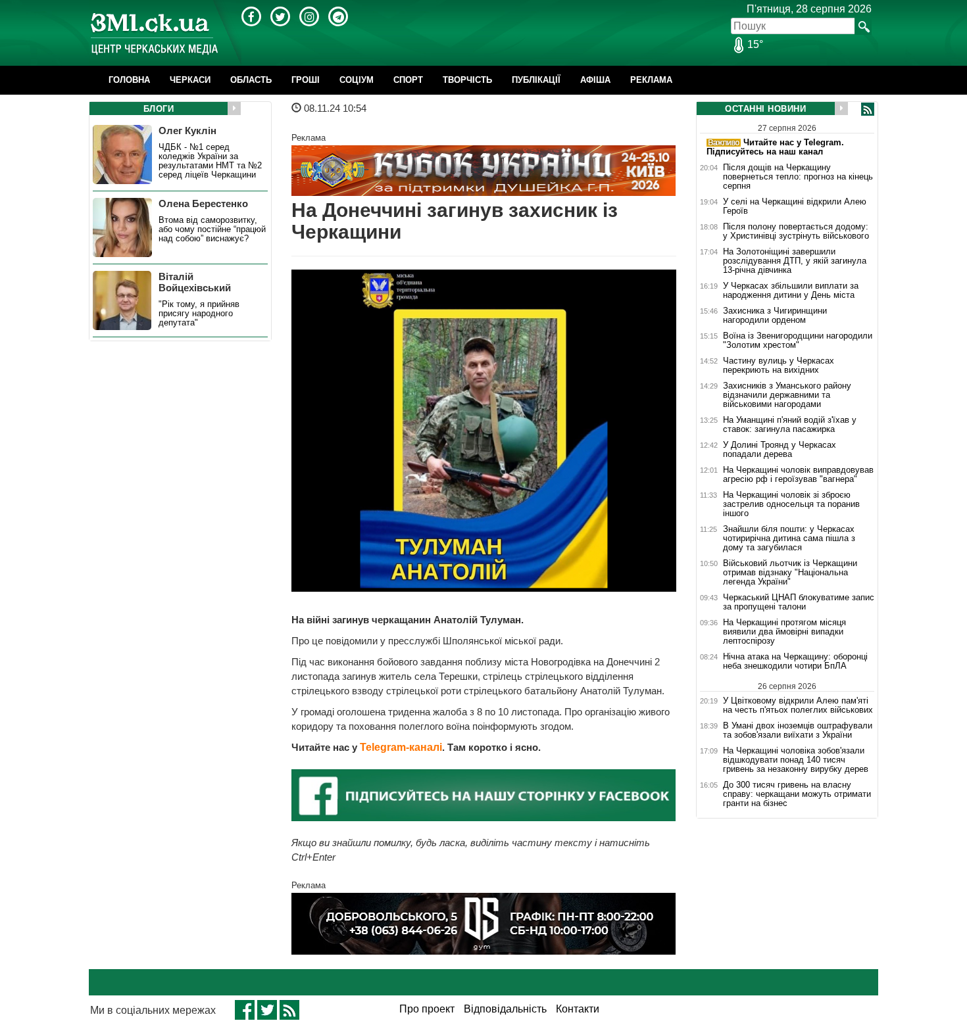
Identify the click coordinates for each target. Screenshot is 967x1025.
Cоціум (356, 80)
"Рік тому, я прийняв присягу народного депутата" (199, 313)
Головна (129, 80)
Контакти (577, 1008)
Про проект (427, 1008)
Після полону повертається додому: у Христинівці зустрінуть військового (796, 231)
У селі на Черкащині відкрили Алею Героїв (794, 206)
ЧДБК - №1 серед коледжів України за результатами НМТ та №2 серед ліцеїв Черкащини (210, 161)
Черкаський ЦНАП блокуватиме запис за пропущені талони (798, 602)
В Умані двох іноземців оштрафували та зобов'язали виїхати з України (797, 730)
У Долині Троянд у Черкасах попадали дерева (779, 450)
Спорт (408, 80)
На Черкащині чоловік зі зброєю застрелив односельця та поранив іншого (791, 504)
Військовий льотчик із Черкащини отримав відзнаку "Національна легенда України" (790, 572)
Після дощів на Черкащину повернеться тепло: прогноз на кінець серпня (798, 177)
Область (251, 80)
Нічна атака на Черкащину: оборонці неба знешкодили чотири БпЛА (795, 661)
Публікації (536, 80)
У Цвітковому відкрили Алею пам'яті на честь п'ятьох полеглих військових (798, 705)
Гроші (305, 80)
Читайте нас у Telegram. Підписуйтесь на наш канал (775, 146)
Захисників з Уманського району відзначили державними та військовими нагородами (787, 395)
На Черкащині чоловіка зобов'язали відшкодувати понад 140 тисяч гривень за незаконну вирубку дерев (795, 760)
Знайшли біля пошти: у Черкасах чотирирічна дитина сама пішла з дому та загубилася (789, 538)
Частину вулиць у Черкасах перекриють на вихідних (778, 365)
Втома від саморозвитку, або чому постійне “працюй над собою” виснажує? (212, 229)
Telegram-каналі (401, 747)
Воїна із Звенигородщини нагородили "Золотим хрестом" (797, 340)
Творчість (467, 80)
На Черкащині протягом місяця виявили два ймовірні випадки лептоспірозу (784, 632)
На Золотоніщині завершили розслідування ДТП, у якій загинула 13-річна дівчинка (794, 261)
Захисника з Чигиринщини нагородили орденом (775, 315)
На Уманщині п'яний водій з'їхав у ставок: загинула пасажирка (789, 425)
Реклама (651, 80)
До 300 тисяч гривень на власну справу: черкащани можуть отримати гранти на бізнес (797, 794)
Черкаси (190, 80)
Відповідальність (505, 1008)
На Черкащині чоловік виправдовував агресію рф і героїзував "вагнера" (798, 474)
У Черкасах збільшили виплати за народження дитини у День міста (790, 290)
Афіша (595, 80)
